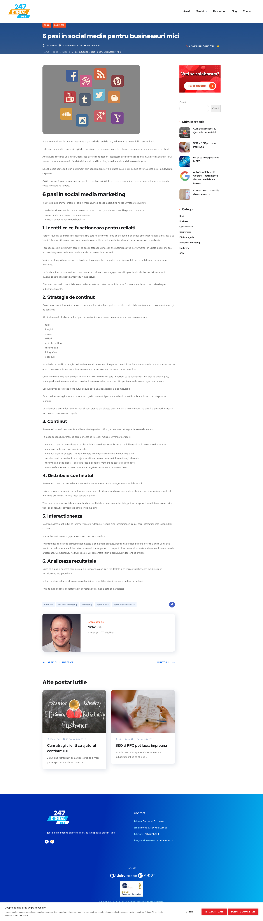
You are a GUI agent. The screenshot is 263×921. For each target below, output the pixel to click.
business (48, 604)
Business (59, 25)
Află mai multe (21, 915)
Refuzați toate (214, 911)
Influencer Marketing (189, 242)
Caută (182, 102)
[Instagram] (52, 842)
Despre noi (219, 11)
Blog (234, 11)
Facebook (172, 605)
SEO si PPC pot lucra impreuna (141, 745)
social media (103, 604)
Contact (247, 11)
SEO (181, 253)
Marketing (184, 248)
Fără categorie (186, 237)
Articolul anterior (60, 662)
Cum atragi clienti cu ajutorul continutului (71, 748)
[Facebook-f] (47, 842)
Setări (189, 911)
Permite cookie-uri (243, 911)
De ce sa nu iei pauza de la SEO (206, 159)
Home (45, 51)
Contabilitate (186, 226)
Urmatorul (163, 662)
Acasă (186, 11)
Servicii (200, 11)
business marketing (67, 604)
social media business (124, 604)
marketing (87, 604)
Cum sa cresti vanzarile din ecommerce (206, 192)
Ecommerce (185, 232)
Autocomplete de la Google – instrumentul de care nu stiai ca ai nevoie (205, 177)
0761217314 (152, 834)
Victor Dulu (51, 45)
